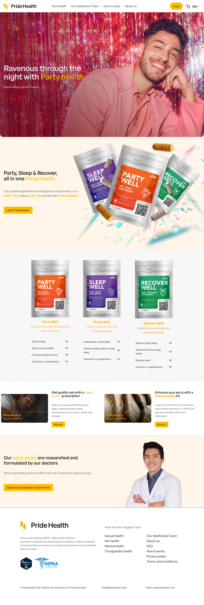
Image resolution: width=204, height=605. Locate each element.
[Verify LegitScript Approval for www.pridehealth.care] (26, 563)
